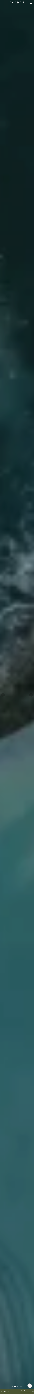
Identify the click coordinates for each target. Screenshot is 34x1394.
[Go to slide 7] (21, 1386)
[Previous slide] (3, 695)
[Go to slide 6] (20, 1386)
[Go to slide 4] (17, 1386)
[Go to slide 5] (18, 1386)
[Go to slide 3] (14, 1386)
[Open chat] (29, 1385)
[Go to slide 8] (23, 1386)
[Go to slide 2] (12, 1386)
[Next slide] (31, 695)
